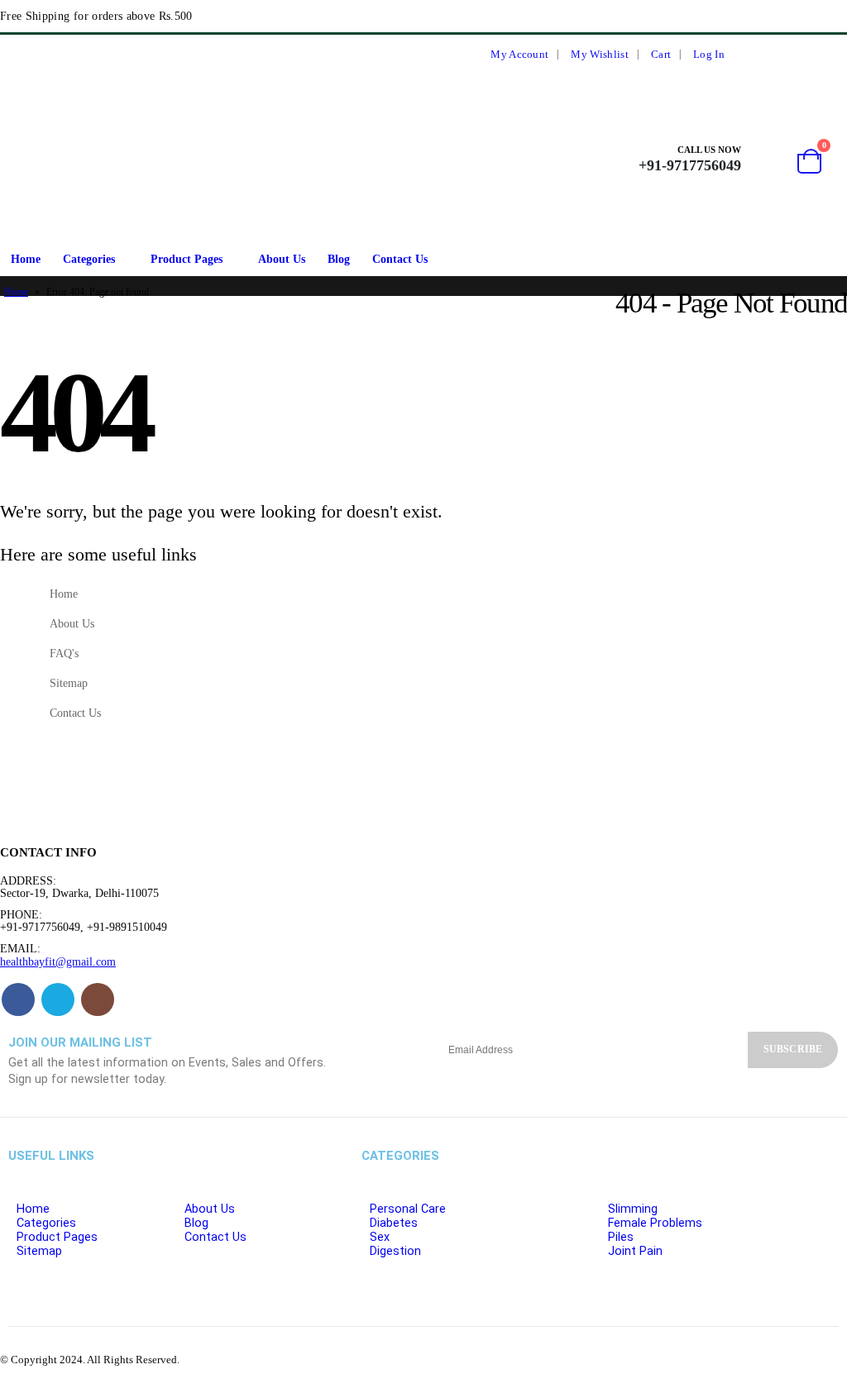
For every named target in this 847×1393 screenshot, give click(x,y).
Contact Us (400, 259)
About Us (281, 259)
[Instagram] (830, 54)
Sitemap (69, 682)
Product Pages (187, 259)
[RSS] (800, 54)
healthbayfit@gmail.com (58, 961)
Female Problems (655, 1223)
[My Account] (764, 158)
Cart (661, 54)
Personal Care (408, 1209)
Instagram (97, 999)
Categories (89, 259)
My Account (519, 54)
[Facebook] (770, 54)
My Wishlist (599, 54)
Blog (339, 259)
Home (26, 259)
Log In (709, 54)
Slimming (633, 1209)
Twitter (57, 999)
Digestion (395, 1251)
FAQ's (64, 653)
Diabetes (394, 1223)
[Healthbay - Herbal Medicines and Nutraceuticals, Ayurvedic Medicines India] (42, 159)
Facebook (18, 999)
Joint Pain (635, 1251)
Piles (621, 1237)
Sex (380, 1237)
